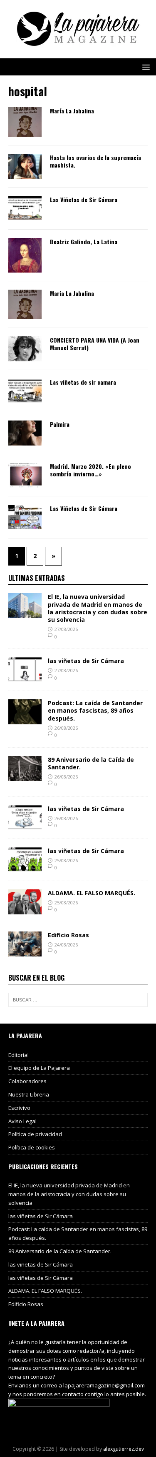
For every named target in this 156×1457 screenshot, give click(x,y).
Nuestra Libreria (28, 1094)
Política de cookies (31, 1147)
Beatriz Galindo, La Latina (83, 241)
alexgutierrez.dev (123, 1448)
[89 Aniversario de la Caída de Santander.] (25, 776)
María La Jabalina (72, 110)
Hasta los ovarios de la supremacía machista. (95, 161)
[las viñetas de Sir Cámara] (25, 677)
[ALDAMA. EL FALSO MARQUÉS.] (25, 909)
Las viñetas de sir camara (83, 382)
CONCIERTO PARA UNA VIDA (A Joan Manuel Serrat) (94, 343)
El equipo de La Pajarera (39, 1067)
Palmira (59, 424)
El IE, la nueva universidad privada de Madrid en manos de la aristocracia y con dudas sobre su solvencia (97, 608)
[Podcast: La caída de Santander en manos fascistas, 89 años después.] (25, 719)
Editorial (18, 1055)
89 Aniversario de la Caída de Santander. (91, 763)
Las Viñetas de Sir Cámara (83, 199)
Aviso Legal (22, 1121)
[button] (144, 66)
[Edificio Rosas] (25, 951)
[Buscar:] (78, 1000)
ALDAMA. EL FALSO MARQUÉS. (91, 893)
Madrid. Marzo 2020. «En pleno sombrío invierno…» (90, 470)
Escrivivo (19, 1108)
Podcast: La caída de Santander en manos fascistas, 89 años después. (95, 710)
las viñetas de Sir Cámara (86, 661)
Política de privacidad (35, 1134)
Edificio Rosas (68, 935)
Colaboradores (27, 1081)
